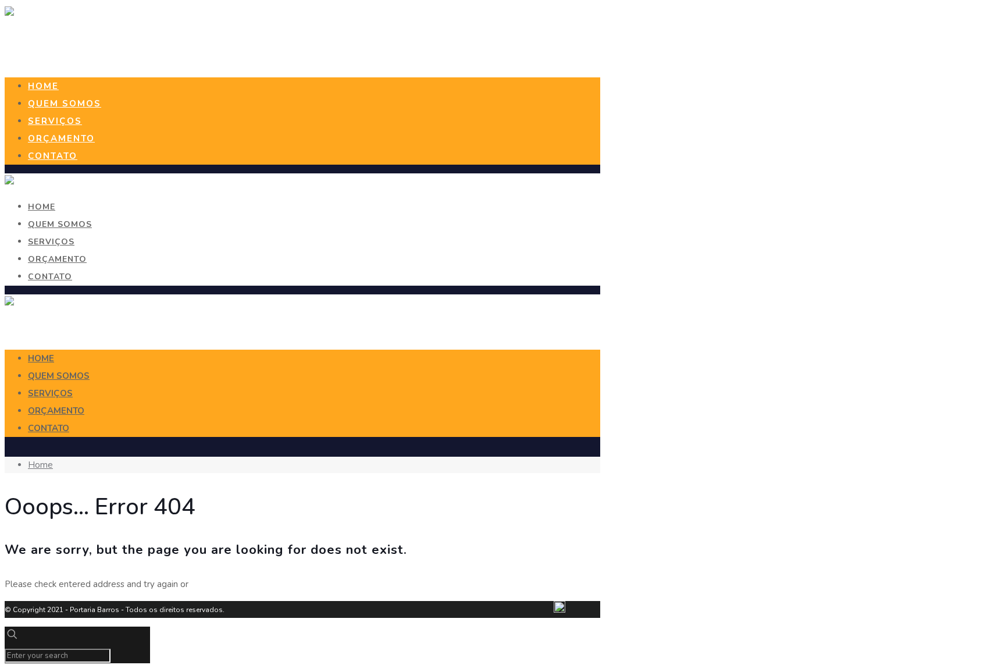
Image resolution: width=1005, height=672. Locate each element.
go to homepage (224, 584)
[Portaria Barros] (9, 13)
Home (40, 465)
